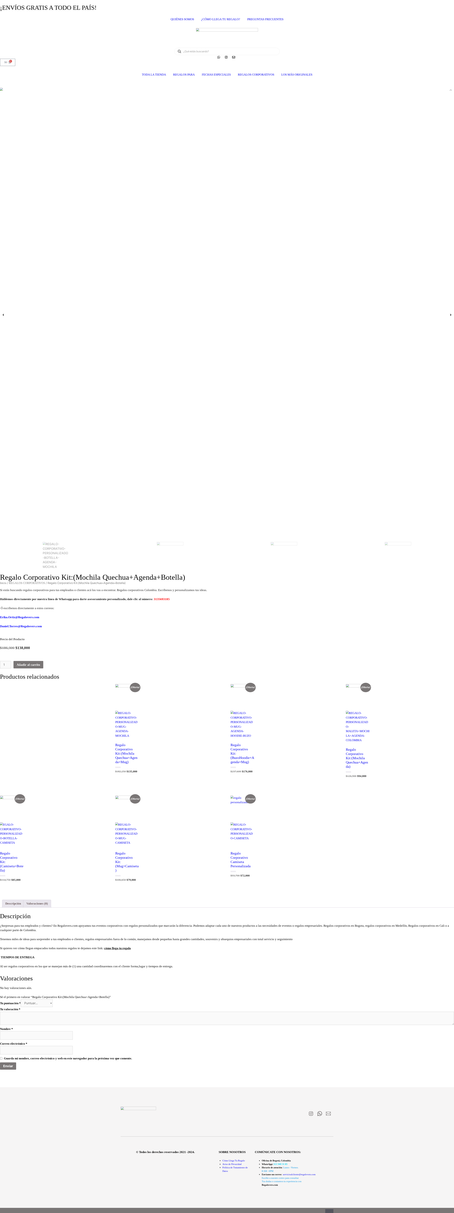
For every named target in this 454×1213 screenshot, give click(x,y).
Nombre (6, 1029)
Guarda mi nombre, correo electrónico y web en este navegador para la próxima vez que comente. (68, 1058)
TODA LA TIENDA (154, 74)
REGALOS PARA (184, 74)
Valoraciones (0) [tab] (37, 903)
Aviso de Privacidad (232, 1164)
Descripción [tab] (13, 903)
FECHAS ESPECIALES (216, 74)
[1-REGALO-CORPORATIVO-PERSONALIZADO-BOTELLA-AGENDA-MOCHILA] (227, 89)
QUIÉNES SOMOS (182, 19)
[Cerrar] (329, 1211)
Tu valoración (10, 1009)
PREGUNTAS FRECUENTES (265, 19)
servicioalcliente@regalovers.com (299, 1174)
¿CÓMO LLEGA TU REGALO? (220, 19)
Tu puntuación (10, 1003)
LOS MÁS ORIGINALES (296, 74)
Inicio (3, 583)
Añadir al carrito (28, 664)
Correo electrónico (13, 1043)
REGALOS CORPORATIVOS (256, 74)
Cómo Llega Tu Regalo (233, 1160)
